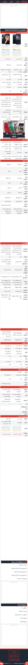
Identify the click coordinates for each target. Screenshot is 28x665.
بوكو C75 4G (23, 618)
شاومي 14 (23, 608)
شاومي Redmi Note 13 (20, 615)
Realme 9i (7, 59)
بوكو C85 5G (23, 622)
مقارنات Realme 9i (7, 434)
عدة (25, 1)
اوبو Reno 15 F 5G (21, 579)
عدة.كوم (11, 663)
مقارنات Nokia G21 (18, 434)
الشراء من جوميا (16, 55)
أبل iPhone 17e (22, 565)
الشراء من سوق (16, 52)
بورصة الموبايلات (14, 659)
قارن (18, 1)
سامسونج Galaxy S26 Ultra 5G (18, 568)
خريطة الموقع (14, 655)
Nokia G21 (18, 59)
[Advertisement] (14, 16)
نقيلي (4, 1)
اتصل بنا (14, 652)
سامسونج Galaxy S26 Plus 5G (19, 575)
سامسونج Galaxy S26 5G (20, 572)
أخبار (11, 1)
